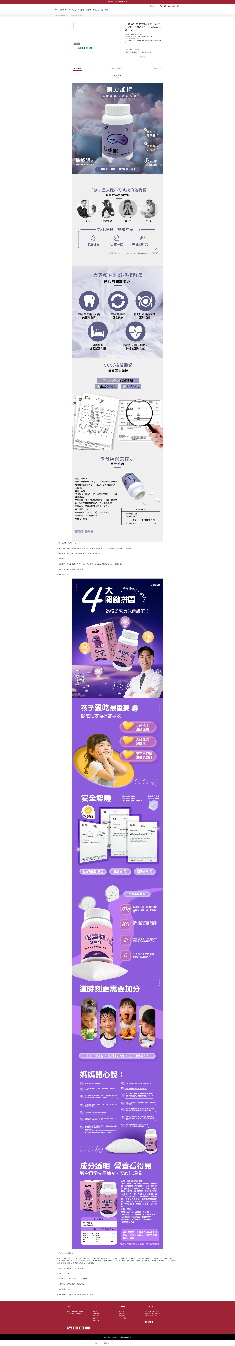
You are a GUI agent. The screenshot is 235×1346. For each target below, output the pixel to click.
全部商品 (57, 15)
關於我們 (63, 10)
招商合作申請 (96, 1320)
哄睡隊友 (88, 10)
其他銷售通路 (123, 1318)
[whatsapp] (87, 48)
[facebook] (83, 48)
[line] (79, 48)
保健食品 (63, 15)
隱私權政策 (96, 1313)
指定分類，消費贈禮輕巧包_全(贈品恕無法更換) (139, 52)
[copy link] (90, 48)
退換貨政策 (122, 1316)
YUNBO (68, 15)
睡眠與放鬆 (72, 10)
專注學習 (81, 10)
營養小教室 (104, 10)
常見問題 (121, 1311)
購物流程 (121, 1313)
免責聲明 (95, 1318)
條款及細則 (96, 1316)
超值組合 (96, 10)
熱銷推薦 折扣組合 (77, 15)
